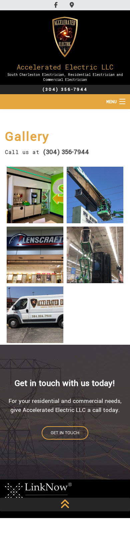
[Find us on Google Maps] (72, 4)
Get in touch (65, 433)
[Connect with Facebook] (57, 4)
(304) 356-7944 (65, 90)
